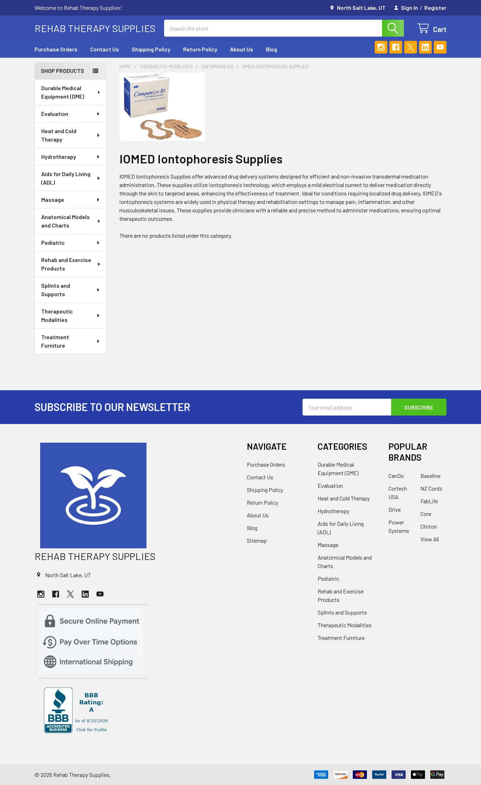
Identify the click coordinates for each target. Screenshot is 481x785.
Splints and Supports (55, 289)
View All (429, 539)
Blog (271, 49)
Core (425, 513)
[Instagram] (381, 47)
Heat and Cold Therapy (58, 135)
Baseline (430, 475)
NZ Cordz (431, 488)
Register (435, 7)
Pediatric (53, 242)
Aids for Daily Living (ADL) (65, 178)
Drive (394, 509)
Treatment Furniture (55, 341)
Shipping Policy (151, 49)
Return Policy (200, 49)
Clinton (428, 526)
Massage (52, 199)
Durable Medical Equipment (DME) (62, 92)
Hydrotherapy (58, 156)
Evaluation (54, 113)
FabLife (429, 501)
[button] (134, 495)
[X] (410, 47)
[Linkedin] (425, 47)
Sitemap (257, 540)
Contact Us (104, 49)
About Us (241, 49)
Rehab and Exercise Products (66, 264)
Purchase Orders (56, 49)
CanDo (396, 475)
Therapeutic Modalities (57, 315)
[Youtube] (440, 47)
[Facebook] (395, 47)
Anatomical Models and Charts (65, 221)
